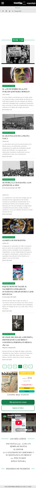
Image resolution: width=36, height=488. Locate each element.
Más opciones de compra (18, 402)
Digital (27, 391)
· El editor (18, 449)
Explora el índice (18, 408)
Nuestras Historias (8, 86)
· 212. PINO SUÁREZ (18, 458)
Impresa (26, 388)
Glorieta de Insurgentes (14, 240)
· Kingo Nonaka (18, 461)
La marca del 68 (18, 54)
